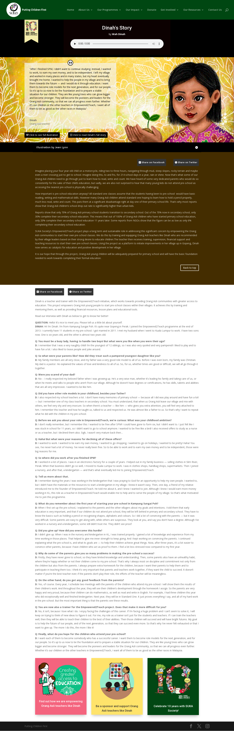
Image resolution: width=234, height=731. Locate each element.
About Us (83, 10)
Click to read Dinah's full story (89, 135)
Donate (151, 10)
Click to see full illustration (43, 135)
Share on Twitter (187, 162)
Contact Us (215, 10)
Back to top (189, 267)
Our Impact (132, 10)
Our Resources (191, 10)
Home (70, 10)
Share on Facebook (153, 162)
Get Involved (168, 10)
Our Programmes (107, 10)
